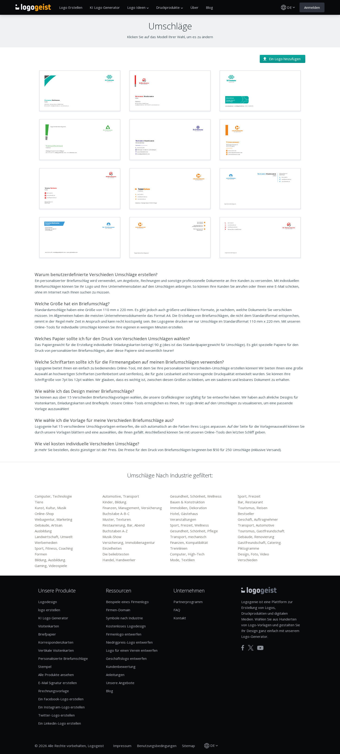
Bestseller (246, 513)
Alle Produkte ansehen (56, 674)
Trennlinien (178, 548)
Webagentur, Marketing (53, 519)
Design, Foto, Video (253, 554)
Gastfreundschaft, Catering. (259, 542)
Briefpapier (47, 634)
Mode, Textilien (182, 560)
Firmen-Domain (118, 610)
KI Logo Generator (105, 7)
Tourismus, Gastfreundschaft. (261, 531)
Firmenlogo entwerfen (123, 634)
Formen (41, 554)
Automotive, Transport (120, 496)
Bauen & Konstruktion (187, 502)
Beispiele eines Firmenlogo (127, 601)
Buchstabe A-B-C (116, 513)
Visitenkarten (48, 626)
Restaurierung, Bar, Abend (123, 525)
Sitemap (188, 745)
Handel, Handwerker (119, 560)
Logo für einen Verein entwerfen (132, 650)
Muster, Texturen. (116, 519)
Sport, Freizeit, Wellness (189, 525)
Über (194, 7)
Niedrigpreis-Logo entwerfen (129, 642)
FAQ (176, 610)
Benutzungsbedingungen (156, 745)
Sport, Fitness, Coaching (54, 548)
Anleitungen (115, 674)
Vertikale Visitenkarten (56, 650)
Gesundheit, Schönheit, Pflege (194, 531)
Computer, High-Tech (187, 554)
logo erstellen (49, 610)
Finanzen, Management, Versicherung (132, 507)
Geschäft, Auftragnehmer (258, 519)
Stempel (44, 666)
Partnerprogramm (188, 601)
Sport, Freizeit (249, 496)
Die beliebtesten (115, 554)
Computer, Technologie (53, 496)
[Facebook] (242, 648)
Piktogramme (248, 548)
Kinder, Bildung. (114, 502)
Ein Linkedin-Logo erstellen (59, 723)
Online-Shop (44, 513)
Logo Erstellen (70, 7)
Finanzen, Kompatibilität (189, 542)
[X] (250, 648)
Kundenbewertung (121, 666)
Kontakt (179, 618)
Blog (209, 7)
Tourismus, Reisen (252, 507)
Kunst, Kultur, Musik (50, 507)
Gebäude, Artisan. (49, 525)
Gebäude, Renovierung (256, 536)
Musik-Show (111, 536)
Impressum (122, 745)
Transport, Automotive (256, 525)
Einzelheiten (112, 548)
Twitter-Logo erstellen (56, 715)
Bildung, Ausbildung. (50, 560)
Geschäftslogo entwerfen (126, 658)
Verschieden (247, 560)
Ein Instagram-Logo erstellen (61, 707)
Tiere (39, 502)
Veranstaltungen (183, 519)
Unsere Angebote (120, 682)
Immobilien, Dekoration (188, 507)
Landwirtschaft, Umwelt (54, 536)
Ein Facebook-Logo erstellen (60, 699)
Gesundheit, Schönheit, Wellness (196, 496)
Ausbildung (43, 531)
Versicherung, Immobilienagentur (128, 542)
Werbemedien (46, 542)
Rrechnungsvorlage (53, 691)
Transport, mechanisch (188, 536)
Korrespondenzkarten (55, 642)
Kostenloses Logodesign (126, 626)
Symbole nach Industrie (124, 618)
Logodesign (47, 601)
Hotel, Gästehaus (184, 513)
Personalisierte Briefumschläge (63, 658)
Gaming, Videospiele (51, 565)
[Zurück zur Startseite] (33, 7)
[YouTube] (260, 648)
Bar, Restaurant (250, 502)
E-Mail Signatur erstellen (57, 682)
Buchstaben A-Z (115, 531)
